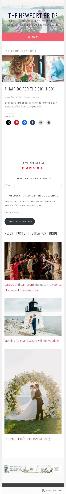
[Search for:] (33, 185)
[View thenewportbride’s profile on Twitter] (27, 168)
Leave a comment (31, 97)
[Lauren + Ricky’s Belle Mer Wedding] (33, 392)
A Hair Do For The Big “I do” (29, 89)
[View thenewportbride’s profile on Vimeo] (38, 168)
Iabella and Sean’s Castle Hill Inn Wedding (31, 341)
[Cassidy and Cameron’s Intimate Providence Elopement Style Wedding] (33, 262)
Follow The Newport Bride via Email (33, 195)
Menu (35, 36)
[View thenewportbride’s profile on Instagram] (30, 168)
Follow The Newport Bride (20, 221)
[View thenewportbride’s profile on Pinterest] (34, 168)
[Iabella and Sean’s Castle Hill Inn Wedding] (33, 318)
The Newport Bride (33, 15)
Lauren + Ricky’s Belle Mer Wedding (27, 439)
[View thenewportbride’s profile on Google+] (41, 168)
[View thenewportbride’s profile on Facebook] (23, 168)
